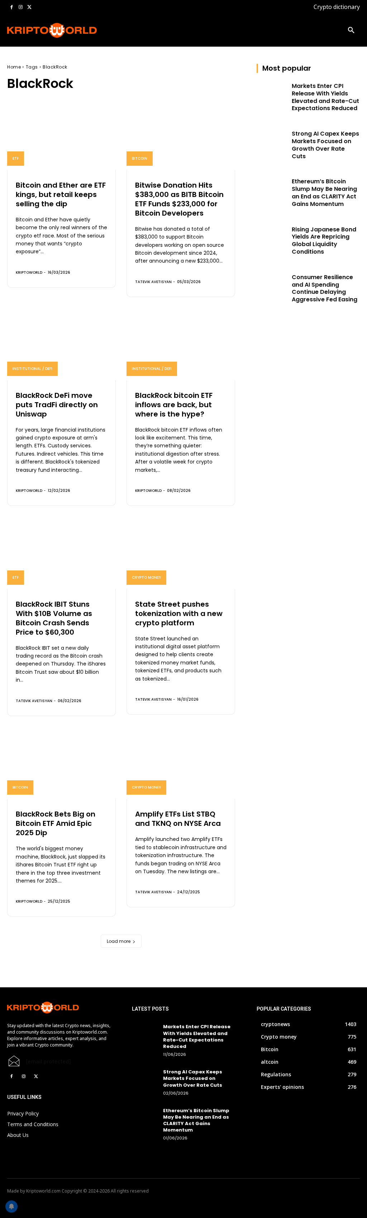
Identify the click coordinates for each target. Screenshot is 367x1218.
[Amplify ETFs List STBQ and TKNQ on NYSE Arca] (181, 766)
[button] (351, 30)
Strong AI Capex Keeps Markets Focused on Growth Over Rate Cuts (325, 145)
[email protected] (48, 1061)
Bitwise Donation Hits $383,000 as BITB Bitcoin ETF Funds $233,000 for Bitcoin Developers (179, 199)
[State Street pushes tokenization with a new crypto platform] (181, 556)
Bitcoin (139, 158)
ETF (16, 158)
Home (14, 67)
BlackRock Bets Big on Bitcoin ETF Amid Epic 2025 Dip (55, 823)
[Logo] (39, 30)
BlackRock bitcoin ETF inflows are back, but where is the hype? (174, 404)
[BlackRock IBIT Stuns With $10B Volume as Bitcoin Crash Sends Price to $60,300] (61, 556)
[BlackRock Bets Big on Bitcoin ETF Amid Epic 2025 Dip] (61, 766)
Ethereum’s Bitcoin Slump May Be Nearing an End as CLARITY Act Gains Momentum (324, 192)
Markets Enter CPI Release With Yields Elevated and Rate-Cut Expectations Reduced (325, 97)
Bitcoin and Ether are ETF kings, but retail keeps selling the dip (61, 194)
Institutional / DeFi (32, 368)
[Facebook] (11, 7)
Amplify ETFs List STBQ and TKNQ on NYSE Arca (178, 818)
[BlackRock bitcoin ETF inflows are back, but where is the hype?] (181, 347)
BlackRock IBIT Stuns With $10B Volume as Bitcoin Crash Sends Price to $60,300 (54, 618)
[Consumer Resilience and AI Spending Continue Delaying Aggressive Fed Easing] (272, 284)
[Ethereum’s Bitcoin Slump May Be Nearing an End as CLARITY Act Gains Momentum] (272, 188)
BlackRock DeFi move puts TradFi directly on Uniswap (57, 404)
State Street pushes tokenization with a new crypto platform (179, 613)
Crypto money (146, 577)
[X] (29, 7)
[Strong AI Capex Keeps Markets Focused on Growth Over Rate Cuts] (272, 141)
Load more (118, 941)
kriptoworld (29, 272)
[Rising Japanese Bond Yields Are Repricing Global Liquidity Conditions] (272, 237)
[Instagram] (20, 7)
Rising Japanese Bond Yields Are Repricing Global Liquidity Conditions (324, 240)
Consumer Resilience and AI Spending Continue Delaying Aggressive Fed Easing (324, 288)
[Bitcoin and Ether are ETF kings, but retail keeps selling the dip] (61, 137)
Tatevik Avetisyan (153, 281)
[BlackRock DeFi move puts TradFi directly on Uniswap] (61, 347)
